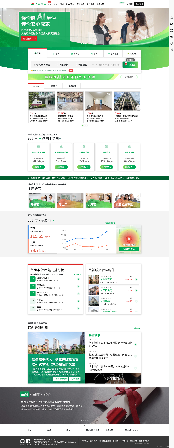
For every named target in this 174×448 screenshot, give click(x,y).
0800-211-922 (51, 439)
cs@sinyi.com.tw (70, 442)
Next (138, 107)
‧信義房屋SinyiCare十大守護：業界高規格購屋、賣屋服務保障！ (131, 178)
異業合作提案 (144, 441)
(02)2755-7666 (46, 442)
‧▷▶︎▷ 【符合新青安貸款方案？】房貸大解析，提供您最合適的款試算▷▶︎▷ (42, 178)
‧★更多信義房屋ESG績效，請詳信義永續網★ (89, 178)
